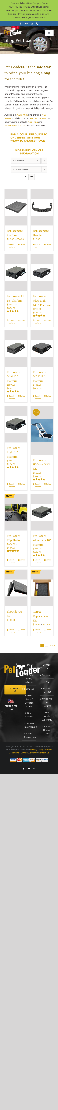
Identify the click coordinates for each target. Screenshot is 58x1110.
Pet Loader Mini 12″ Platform (13, 376)
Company (47, 675)
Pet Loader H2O (38, 118)
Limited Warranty (29, 753)
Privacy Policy (36, 750)
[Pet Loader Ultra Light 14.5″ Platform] (42, 272)
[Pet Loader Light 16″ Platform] (16, 424)
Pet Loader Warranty (47, 716)
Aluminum (22, 115)
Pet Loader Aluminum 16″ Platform (42, 540)
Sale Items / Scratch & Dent (29, 701)
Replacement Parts (14, 125)
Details (22, 244)
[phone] (37, 23)
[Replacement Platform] (16, 207)
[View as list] (31, 177)
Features (29, 689)
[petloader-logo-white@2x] (13, 30)
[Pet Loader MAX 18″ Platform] (42, 348)
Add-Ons (33, 122)
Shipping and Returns (47, 702)
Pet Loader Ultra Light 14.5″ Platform (42, 300)
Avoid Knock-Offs (47, 730)
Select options (12, 246)
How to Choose (29, 667)
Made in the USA (47, 690)
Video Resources (29, 735)
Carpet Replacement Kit (41, 616)
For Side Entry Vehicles (29, 678)
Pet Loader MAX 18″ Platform (39, 376)
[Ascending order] (44, 161)
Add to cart (37, 246)
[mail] (32, 23)
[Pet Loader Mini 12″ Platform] (16, 348)
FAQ (47, 682)
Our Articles (29, 715)
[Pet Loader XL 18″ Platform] (16, 272)
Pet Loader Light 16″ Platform (13, 452)
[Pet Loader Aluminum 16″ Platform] (42, 512)
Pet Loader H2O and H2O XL (41, 464)
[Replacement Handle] (42, 207)
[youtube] (26, 23)
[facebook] (21, 23)
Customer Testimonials (29, 725)
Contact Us (47, 667)
